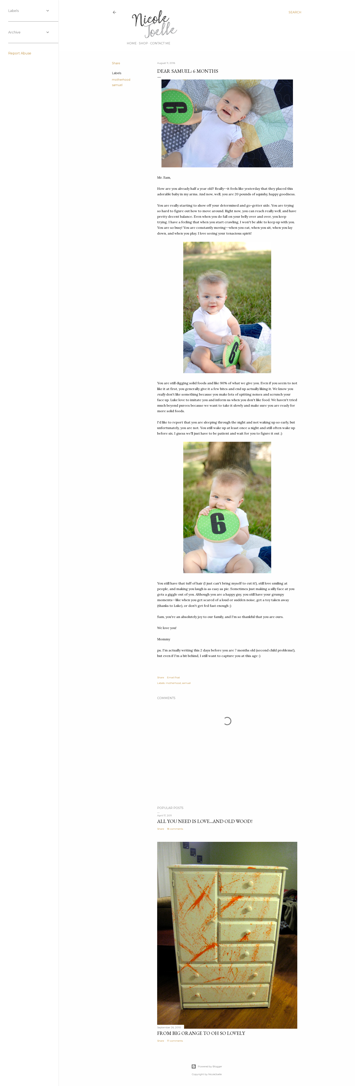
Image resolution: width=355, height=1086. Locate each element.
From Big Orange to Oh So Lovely (201, 1033)
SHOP (143, 43)
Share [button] (116, 63)
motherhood (121, 80)
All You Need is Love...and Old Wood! (204, 821)
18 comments (175, 828)
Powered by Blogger (210, 1066)
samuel (117, 85)
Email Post (173, 677)
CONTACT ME (160, 43)
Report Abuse (19, 53)
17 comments (175, 1040)
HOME (132, 43)
